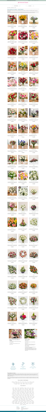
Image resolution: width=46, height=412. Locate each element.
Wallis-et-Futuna (24, 404)
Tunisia (27, 402)
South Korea (25, 401)
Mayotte (18, 396)
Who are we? (18, 407)
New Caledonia (17, 397)
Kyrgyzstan (28, 394)
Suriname (33, 401)
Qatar (32, 398)
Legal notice (22, 407)
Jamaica (17, 394)
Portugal (26, 398)
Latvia (30, 394)
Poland (24, 398)
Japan (19, 394)
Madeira (28, 395)
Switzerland (16, 402)
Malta (32, 395)
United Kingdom (12, 7)
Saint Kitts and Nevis (23, 399)
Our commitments (18, 408)
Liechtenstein (14, 395)
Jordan (21, 394)
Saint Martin (30, 399)
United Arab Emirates (17, 403)
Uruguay (24, 403)
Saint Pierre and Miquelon (15, 400)
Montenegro (28, 396)
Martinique (13, 396)
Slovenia (19, 401)
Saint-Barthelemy (28, 400)
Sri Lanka (30, 401)
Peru (19, 398)
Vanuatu (30, 403)
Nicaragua (24, 397)
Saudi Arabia (32, 400)
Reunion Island (16, 399)
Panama (14, 398)
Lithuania (17, 395)
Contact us (29, 0)
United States (21, 403)
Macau (23, 395)
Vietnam (21, 404)
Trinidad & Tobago (24, 402)
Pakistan (33, 397)
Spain (27, 401)
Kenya (23, 394)
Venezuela (33, 403)
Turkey (30, 402)
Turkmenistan (32, 402)
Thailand (21, 402)
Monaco (25, 396)
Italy (14, 394)
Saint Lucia (27, 399)
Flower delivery (8, 7)
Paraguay (17, 398)
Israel (13, 394)
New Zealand (20, 397)
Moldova (23, 396)
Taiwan (18, 402)
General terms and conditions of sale (24, 408)
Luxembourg (20, 395)
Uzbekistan (27, 403)
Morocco (31, 396)
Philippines (22, 398)
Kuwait (25, 394)
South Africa (22, 401)
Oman (30, 397)
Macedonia (25, 395)
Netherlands (13, 397)
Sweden (13, 402)
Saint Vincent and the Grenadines (22, 400)
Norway (28, 397)
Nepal (33, 396)
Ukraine (13, 403)
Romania (19, 399)
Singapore (16, 401)
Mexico (20, 396)
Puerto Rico (29, 398)
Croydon (15, 7)
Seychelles (13, 401)
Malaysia (31, 395)
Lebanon (33, 394)
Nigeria (26, 397)
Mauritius (16, 396)
